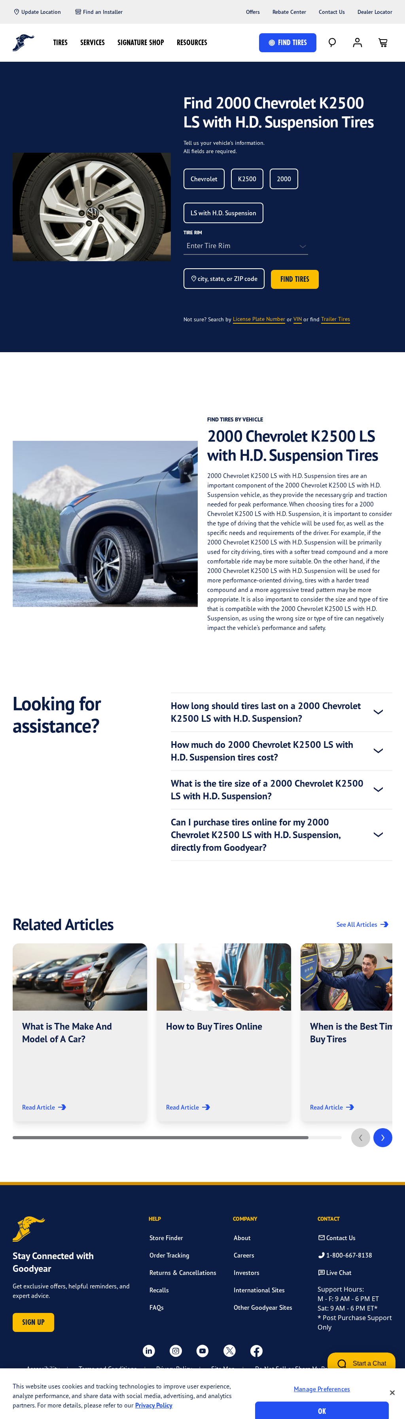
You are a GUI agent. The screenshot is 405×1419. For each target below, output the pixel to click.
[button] (80, 1032)
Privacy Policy (153, 1405)
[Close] (392, 1392)
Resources (192, 42)
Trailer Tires (335, 318)
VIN (297, 318)
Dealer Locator (375, 11)
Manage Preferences (322, 1389)
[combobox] (204, 179)
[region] (202, 1393)
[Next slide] (382, 1137)
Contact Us (332, 11)
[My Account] (357, 42)
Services (92, 42)
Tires (60, 42)
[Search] (332, 42)
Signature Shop (140, 42)
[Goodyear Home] (23, 42)
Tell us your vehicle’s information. (224, 142)
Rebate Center (289, 11)
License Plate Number (259, 318)
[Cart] (382, 42)
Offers (253, 11)
